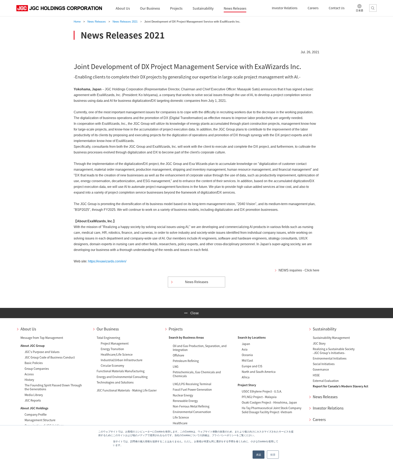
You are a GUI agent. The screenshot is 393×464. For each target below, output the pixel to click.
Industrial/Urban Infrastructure (121, 360)
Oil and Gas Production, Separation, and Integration (200, 348)
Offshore (178, 355)
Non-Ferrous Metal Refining (191, 406)
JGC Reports (33, 400)
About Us (28, 328)
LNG (175, 366)
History (29, 380)
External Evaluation (326, 381)
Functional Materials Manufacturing (121, 371)
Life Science (181, 417)
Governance (321, 369)
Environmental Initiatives (330, 358)
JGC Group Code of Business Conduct (50, 357)
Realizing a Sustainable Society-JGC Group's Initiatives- (334, 351)
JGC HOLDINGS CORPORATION (59, 8)
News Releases (325, 396)
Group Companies (37, 368)
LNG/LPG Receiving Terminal (192, 384)
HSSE (316, 375)
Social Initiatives (324, 364)
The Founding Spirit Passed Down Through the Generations (53, 387)
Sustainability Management (331, 338)
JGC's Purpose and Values (42, 352)
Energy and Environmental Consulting (122, 377)
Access (29, 374)
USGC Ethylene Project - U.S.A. (262, 391)
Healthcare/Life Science (117, 354)
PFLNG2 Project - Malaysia (259, 397)
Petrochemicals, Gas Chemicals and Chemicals (197, 374)
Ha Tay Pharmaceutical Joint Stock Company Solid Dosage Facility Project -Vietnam (271, 410)
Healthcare (180, 423)
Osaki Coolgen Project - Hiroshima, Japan (269, 402)
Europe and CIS (252, 366)
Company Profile (36, 414)
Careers (319, 419)
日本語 (359, 10)
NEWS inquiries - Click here (299, 270)
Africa (246, 377)
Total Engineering (108, 338)
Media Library (34, 395)
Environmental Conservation (192, 412)
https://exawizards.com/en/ (107, 261)
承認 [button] (258, 454)
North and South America (259, 372)
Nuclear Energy (183, 395)
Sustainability (324, 328)
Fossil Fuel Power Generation (192, 389)
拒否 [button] (272, 454)
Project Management (115, 343)
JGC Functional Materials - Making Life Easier (127, 390)
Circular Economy (112, 365)
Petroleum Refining (186, 361)
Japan (246, 344)
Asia (244, 349)
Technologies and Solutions (115, 382)
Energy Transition (112, 349)
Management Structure (40, 420)
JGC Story (319, 343)
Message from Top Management (41, 338)
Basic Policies (34, 363)
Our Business (108, 328)
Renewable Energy (185, 401)
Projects (176, 328)
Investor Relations (328, 408)
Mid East (247, 360)
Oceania (247, 355)
